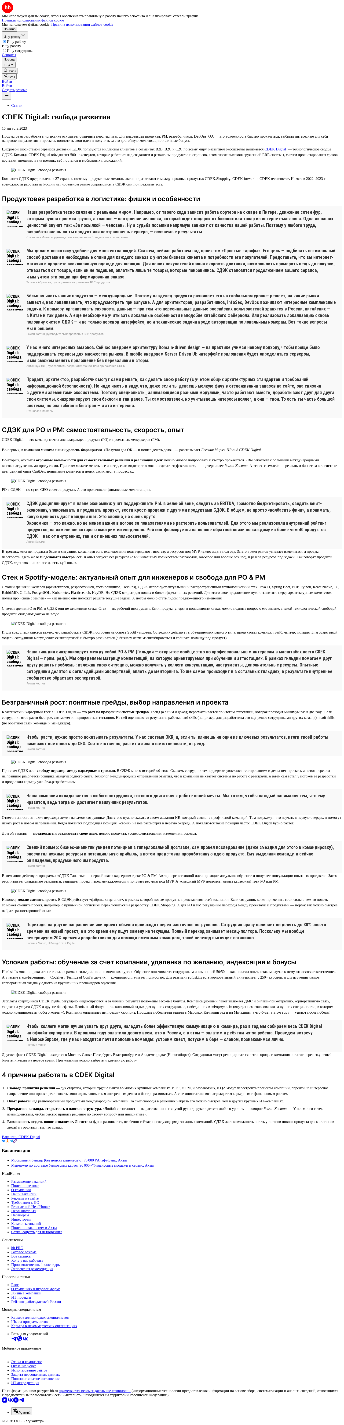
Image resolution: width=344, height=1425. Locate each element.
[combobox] (21, 1411)
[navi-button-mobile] (6, 96)
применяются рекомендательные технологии (95, 1391)
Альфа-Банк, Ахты (112, 1160)
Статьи (16, 105)
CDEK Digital (275, 149)
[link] (10, 71)
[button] (7, 81)
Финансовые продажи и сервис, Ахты (123, 1165)
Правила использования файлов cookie (82, 24)
